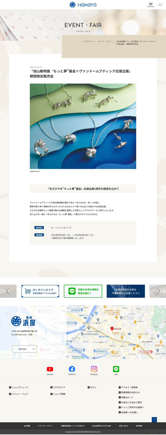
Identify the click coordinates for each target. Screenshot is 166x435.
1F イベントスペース (61, 227)
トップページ (88, 41)
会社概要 (27, 426)
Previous (7, 291)
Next (158, 291)
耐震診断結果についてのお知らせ (73, 426)
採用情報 (139, 426)
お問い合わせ (123, 426)
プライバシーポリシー (45, 426)
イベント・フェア (104, 41)
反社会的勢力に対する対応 (101, 426)
